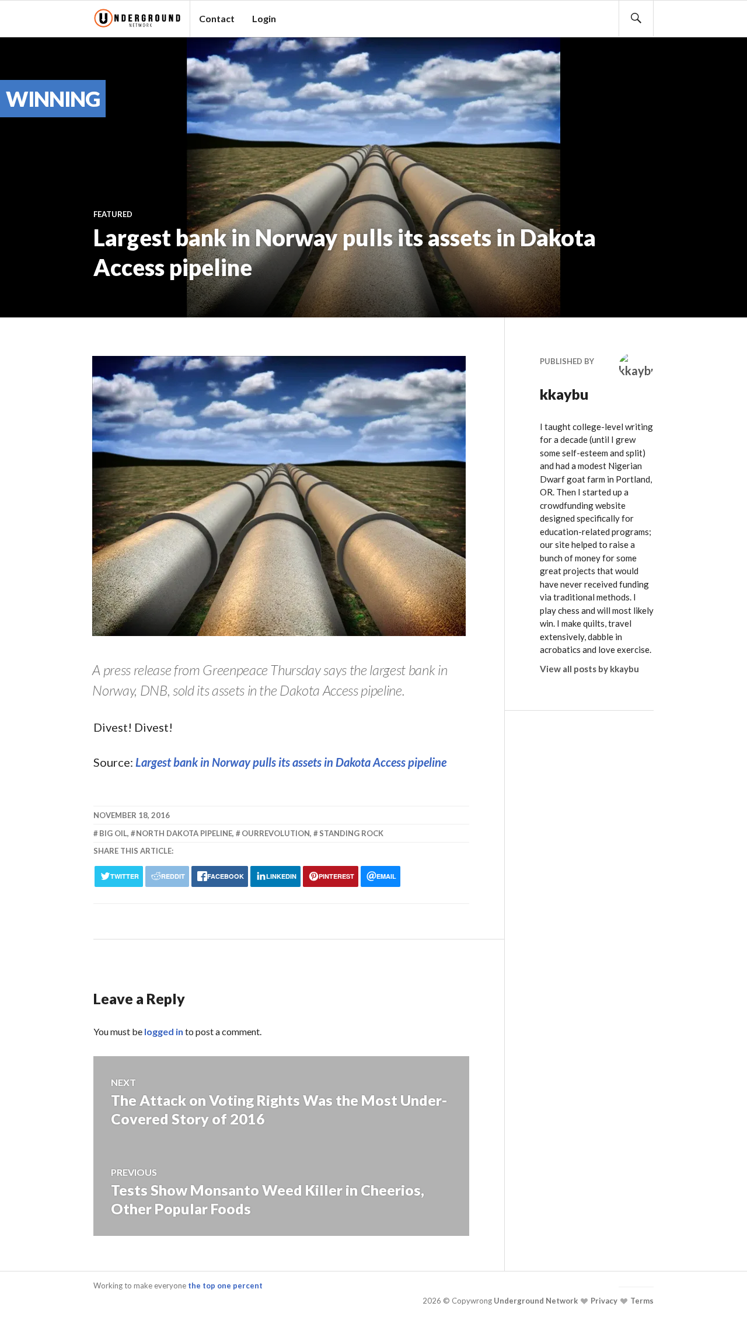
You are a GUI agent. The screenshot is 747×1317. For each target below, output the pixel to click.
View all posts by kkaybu (589, 668)
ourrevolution (276, 833)
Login (264, 18)
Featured (112, 214)
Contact (217, 18)
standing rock (351, 833)
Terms (641, 1300)
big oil (113, 833)
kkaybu (564, 394)
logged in (163, 1031)
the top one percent (225, 1285)
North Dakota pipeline (184, 833)
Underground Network (535, 1300)
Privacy (603, 1300)
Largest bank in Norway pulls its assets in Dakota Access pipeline (290, 762)
